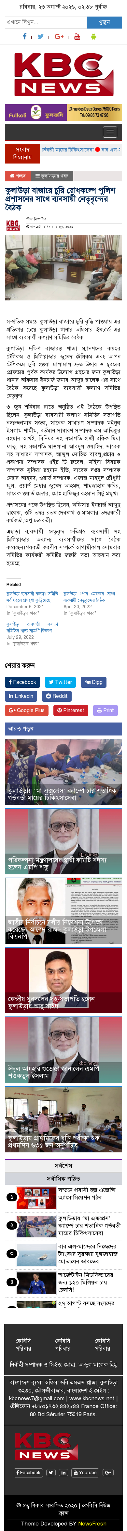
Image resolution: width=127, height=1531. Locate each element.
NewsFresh (92, 1523)
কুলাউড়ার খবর (54, 176)
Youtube (87, 1473)
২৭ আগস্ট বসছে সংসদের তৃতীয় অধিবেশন (86, 1307)
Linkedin (23, 696)
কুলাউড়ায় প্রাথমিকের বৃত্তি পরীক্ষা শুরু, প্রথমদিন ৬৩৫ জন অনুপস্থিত (54, 1141)
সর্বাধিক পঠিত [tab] (63, 1179)
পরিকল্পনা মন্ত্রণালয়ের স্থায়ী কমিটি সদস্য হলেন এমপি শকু (57, 863)
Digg (97, 682)
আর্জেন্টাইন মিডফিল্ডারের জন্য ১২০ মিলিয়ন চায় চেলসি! (85, 1282)
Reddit (59, 696)
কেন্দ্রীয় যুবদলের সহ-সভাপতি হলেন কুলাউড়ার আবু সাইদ (51, 1002)
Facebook (24, 682)
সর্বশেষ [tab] (63, 1166)
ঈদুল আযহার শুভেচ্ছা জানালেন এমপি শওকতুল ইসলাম (53, 1072)
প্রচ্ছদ (20, 176)
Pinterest (73, 710)
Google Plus (30, 710)
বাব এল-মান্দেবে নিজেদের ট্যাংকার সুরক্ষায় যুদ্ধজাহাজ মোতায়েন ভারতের (88, 1254)
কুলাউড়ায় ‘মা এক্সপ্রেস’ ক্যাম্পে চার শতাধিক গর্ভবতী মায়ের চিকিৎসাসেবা (62, 794)
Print (108, 710)
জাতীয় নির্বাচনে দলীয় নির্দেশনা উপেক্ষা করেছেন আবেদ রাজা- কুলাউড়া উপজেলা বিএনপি (57, 929)
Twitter (63, 682)
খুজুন (104, 22)
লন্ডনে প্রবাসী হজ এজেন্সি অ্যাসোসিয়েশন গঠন (87, 1193)
